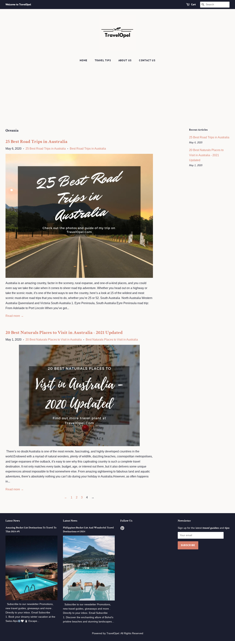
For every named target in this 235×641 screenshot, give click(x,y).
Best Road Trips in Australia (88, 148)
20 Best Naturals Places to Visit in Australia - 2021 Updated (64, 332)
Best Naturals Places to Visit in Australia (112, 339)
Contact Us (147, 60)
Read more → (15, 315)
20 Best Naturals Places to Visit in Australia (54, 339)
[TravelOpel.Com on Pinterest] (122, 528)
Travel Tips (103, 60)
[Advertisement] (117, 92)
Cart (193, 4)
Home (83, 60)
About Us (125, 60)
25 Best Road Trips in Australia (36, 141)
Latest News (13, 521)
